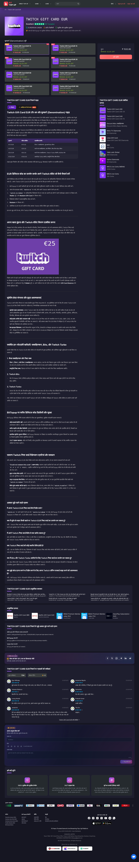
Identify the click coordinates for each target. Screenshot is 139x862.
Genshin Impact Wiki (10, 817)
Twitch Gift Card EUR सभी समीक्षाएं (68, 720)
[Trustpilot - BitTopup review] (85, 848)
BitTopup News (9, 824)
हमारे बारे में (24, 817)
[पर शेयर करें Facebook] (107, 658)
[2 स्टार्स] (11, 746)
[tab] (11, 107)
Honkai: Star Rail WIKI (11, 819)
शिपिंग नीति (36, 819)
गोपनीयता (47, 819)
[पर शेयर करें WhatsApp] (116, 658)
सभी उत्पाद (24, 823)
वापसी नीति (36, 817)
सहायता (23, 819)
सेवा (46, 817)
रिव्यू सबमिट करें (127, 761)
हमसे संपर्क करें (25, 821)
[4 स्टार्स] (18, 746)
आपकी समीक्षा (9, 749)
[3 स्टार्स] (14, 746)
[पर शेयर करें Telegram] (121, 658)
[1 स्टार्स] (8, 746)
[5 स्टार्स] (21, 746)
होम (5, 9)
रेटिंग (8, 743)
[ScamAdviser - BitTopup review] (54, 848)
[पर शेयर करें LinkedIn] (126, 658)
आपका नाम (9, 736)
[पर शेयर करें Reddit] (130, 658)
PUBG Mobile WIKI (10, 823)
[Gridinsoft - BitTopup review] (70, 848)
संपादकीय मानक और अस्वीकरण (51, 821)
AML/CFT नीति (37, 821)
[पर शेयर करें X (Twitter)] (112, 658)
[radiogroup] (15, 682)
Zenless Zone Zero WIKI (11, 821)
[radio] (12, 682)
